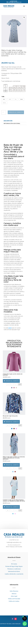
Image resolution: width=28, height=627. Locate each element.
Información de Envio (14, 571)
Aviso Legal (14, 596)
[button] (24, 17)
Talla (2, 96)
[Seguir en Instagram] (15, 604)
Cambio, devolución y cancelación (14, 574)
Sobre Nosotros (14, 591)
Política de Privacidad (14, 598)
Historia (14, 593)
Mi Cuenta (14, 564)
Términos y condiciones (14, 569)
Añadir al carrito (16, 112)
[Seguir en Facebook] (12, 604)
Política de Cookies (14, 601)
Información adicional (12, 123)
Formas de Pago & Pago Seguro (14, 566)
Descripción (8, 121)
